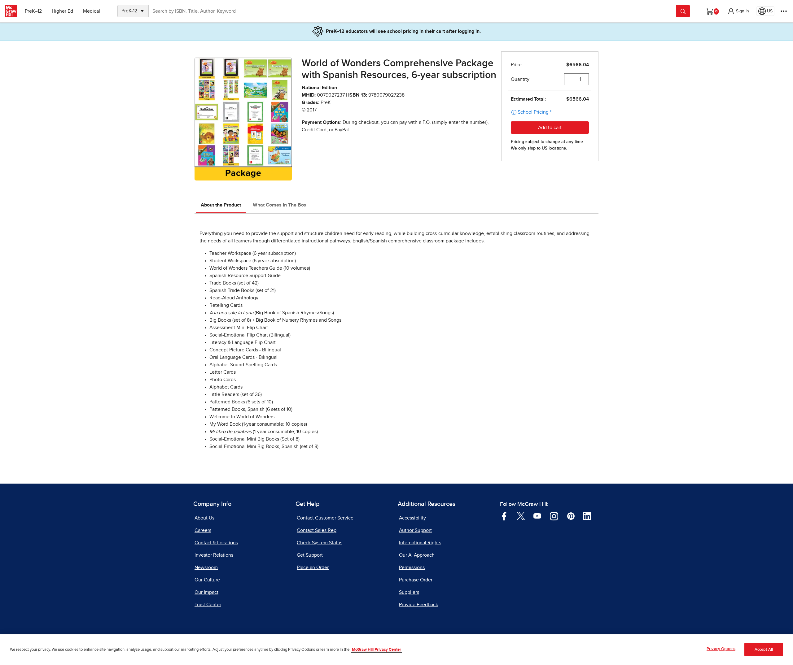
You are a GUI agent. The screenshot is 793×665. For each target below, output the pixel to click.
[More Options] (783, 11)
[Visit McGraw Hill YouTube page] (537, 515)
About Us (204, 517)
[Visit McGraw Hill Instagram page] (554, 515)
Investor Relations (214, 555)
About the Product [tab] (221, 204)
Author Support (415, 530)
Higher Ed (62, 11)
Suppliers (409, 592)
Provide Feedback (418, 604)
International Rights (420, 542)
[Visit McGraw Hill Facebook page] (504, 515)
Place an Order (313, 567)
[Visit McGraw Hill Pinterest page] (571, 515)
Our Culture (207, 579)
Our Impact (206, 592)
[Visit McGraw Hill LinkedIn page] (587, 515)
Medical (91, 11)
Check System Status (319, 542)
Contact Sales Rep (316, 530)
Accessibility (412, 517)
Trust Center (208, 604)
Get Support (310, 555)
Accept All (764, 650)
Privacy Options (721, 649)
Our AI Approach (417, 555)
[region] (396, 649)
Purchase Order (415, 579)
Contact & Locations (216, 542)
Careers (203, 530)
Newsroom (206, 567)
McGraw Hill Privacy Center (376, 650)
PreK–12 (33, 11)
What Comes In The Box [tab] (279, 204)
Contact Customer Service (325, 517)
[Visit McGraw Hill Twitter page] (521, 515)
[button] (738, 11)
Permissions (412, 567)
